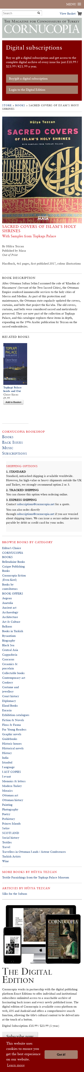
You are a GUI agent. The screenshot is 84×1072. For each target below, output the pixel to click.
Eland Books (10, 705)
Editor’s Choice (11, 548)
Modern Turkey (12, 785)
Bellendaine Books (13, 561)
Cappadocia (9, 654)
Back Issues (12, 442)
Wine (5, 861)
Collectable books (13, 673)
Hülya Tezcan (44, 872)
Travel (6, 847)
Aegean (7, 598)
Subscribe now (19, 1036)
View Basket (68, 13)
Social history (10, 837)
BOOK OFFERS (12, 593)
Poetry (6, 814)
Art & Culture (11, 621)
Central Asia (10, 650)
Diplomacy (9, 700)
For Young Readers (14, 729)
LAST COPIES (11, 771)
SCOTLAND (10, 833)
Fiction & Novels (13, 720)
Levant (6, 776)
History (7, 753)
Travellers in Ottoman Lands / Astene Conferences (34, 851)
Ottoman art (10, 795)
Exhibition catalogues (15, 715)
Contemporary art (13, 677)
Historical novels (13, 748)
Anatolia (7, 602)
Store (7, 105)
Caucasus (8, 659)
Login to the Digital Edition (27, 90)
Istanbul (7, 762)
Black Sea (8, 645)
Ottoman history (12, 800)
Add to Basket (13, 402)
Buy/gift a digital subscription (28, 78)
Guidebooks (9, 738)
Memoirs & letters (14, 781)
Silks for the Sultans (14, 893)
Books (20, 105)
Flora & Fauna (11, 724)
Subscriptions (14, 453)
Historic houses (12, 743)
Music (7, 447)
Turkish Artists (11, 856)
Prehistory (8, 818)
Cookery (7, 682)
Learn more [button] (16, 1065)
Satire (6, 828)
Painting (7, 804)
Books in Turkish (12, 631)
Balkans (7, 626)
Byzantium (9, 635)
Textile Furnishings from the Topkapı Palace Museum (35, 877)
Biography (8, 640)
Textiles (7, 842)
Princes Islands (11, 823)
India (5, 757)
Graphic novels (11, 734)
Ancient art (9, 607)
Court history (10, 696)
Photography (10, 809)
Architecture (10, 617)
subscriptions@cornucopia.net (36, 504)
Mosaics (7, 790)
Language (8, 767)
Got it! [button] (61, 1054)
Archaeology (10, 612)
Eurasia (7, 710)
